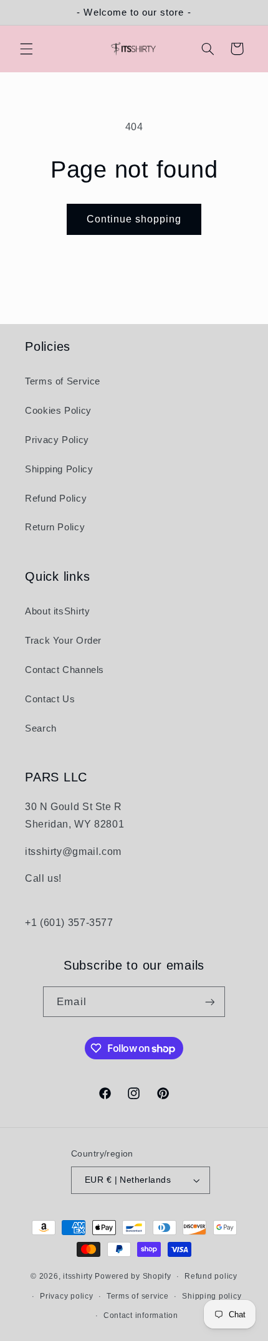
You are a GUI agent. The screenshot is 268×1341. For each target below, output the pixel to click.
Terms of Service (62, 381)
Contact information (140, 1315)
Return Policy (55, 527)
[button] (26, 48)
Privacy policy (66, 1296)
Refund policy (210, 1276)
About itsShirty (57, 611)
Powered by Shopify (133, 1276)
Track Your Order (63, 641)
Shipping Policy (59, 469)
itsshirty (78, 1276)
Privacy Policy (57, 440)
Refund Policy (56, 498)
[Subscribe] (209, 1001)
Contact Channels (64, 670)
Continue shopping (134, 219)
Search (41, 728)
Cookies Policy (58, 411)
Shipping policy (211, 1296)
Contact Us (50, 699)
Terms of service (138, 1296)
